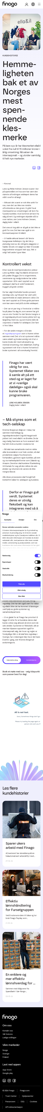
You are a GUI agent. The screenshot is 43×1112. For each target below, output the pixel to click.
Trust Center (10, 1096)
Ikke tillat (21, 596)
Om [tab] (35, 520)
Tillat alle (21, 584)
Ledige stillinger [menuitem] (9, 1038)
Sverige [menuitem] (6, 1054)
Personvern (10, 1102)
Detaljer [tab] (21, 520)
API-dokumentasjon (13, 1107)
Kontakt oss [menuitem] (8, 1031)
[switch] (38, 562)
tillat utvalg (22, 590)
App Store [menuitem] (7, 1070)
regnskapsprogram (13, 334)
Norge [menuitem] (5, 1050)
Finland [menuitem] (5, 1057)
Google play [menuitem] (8, 1073)
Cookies (33, 1102)
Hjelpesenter (27, 1096)
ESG (22, 1102)
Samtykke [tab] (7, 520)
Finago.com (25, 1091)
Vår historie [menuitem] (8, 1034)
